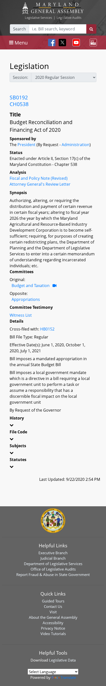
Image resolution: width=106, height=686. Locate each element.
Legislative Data (62, 660)
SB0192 (19, 97)
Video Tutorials (53, 633)
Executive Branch (53, 552)
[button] (53, 426)
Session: (20, 77)
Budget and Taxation (31, 285)
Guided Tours (53, 600)
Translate (68, 677)
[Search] (91, 29)
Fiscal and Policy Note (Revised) (39, 178)
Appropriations (26, 299)
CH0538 (19, 104)
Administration (75, 144)
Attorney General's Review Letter (40, 184)
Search (19, 29)
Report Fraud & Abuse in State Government (53, 574)
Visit (53, 611)
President (26, 144)
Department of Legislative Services (53, 563)
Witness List (21, 315)
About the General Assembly (53, 617)
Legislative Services (38, 17)
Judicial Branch (53, 558)
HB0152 (47, 329)
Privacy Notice (53, 628)
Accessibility (53, 622)
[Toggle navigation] (75, 42)
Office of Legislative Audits (53, 569)
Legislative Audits (69, 17)
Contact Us (53, 606)
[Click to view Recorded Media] (54, 285)
